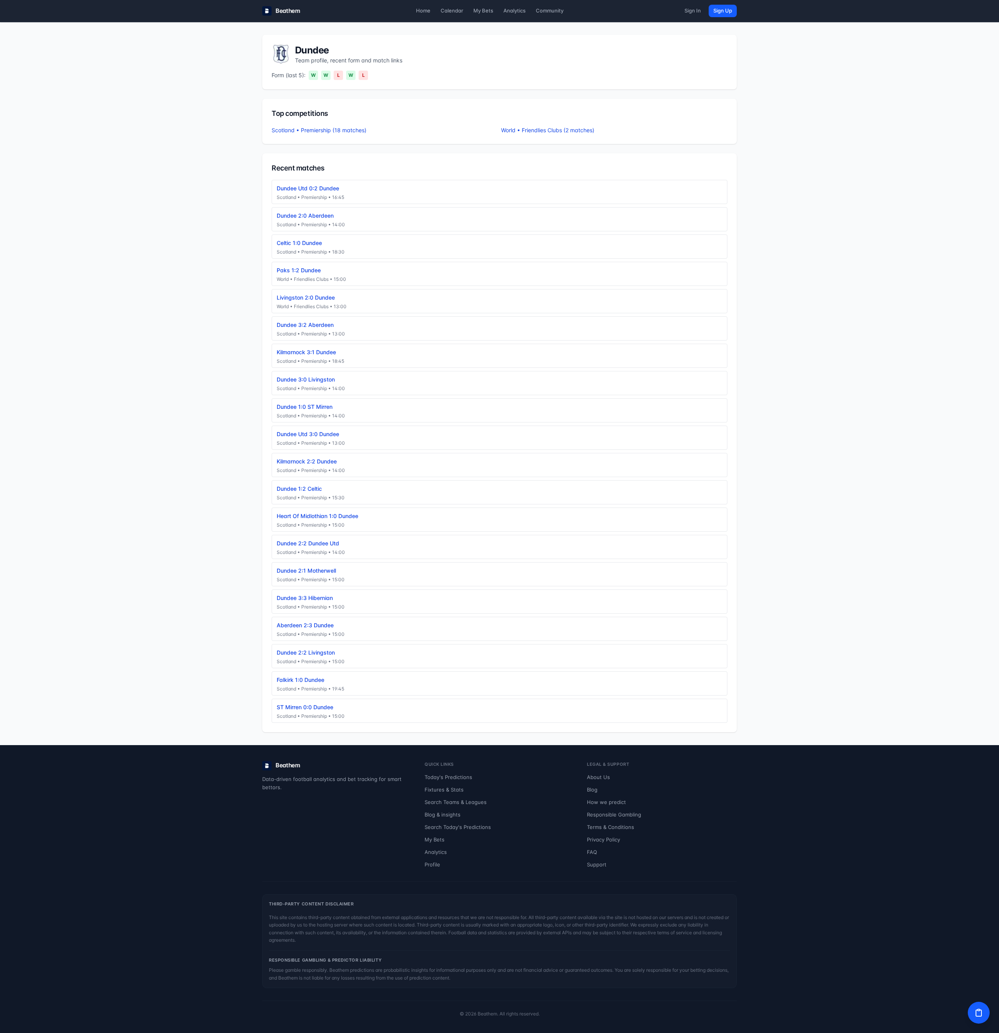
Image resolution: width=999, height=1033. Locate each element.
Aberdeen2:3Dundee (305, 625)
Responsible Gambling (614, 814)
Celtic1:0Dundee (299, 243)
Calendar (452, 10)
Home (423, 10)
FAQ (592, 852)
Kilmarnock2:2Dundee (307, 461)
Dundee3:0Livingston (306, 379)
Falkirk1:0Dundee (300, 679)
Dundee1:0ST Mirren (304, 406)
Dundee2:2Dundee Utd (308, 543)
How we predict (606, 802)
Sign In (692, 10)
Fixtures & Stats (444, 789)
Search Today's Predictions (458, 827)
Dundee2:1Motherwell (306, 570)
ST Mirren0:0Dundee (305, 707)
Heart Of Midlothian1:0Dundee (317, 516)
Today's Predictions (448, 777)
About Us (598, 777)
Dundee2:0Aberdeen (305, 215)
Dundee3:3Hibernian (305, 598)
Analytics (514, 10)
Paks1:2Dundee (299, 270)
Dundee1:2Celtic (299, 488)
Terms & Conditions (610, 827)
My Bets (483, 10)
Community (549, 10)
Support (596, 864)
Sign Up (722, 10)
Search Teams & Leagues (456, 802)
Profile (432, 864)
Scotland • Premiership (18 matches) (319, 130)
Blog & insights (442, 814)
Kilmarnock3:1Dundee (306, 352)
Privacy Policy (603, 839)
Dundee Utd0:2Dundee (308, 188)
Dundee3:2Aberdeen (305, 324)
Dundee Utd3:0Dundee (308, 434)
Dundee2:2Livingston (306, 652)
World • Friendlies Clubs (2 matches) (547, 130)
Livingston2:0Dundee (306, 297)
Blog (592, 789)
